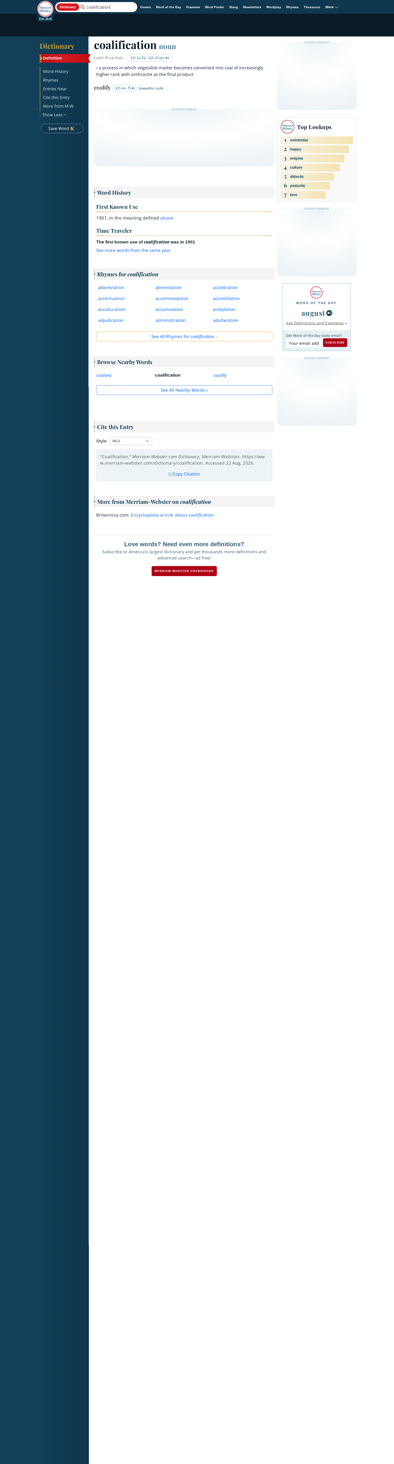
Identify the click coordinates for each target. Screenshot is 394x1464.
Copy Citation (186, 474)
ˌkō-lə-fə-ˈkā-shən (147, 58)
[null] (329, 313)
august (313, 313)
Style (101, 441)
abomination (169, 287)
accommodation (172, 298)
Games (145, 7)
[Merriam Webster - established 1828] (45, 5)
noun (167, 46)
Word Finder (214, 7)
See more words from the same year (133, 250)
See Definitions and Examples (315, 323)
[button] (331, 7)
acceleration (225, 287)
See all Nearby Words (183, 390)
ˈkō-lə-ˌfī (123, 88)
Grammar (193, 7)
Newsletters (252, 7)
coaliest (104, 375)
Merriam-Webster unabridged (184, 571)
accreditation (226, 298)
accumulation (169, 309)
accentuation (111, 298)
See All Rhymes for (182, 336)
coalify (220, 375)
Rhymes (292, 7)
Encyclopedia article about (172, 515)
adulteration (225, 320)
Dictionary (57, 46)
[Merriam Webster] (316, 292)
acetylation (224, 309)
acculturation (111, 309)
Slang (233, 7)
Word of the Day (168, 7)
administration (171, 320)
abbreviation (111, 287)
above (166, 218)
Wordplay (273, 7)
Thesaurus (312, 7)
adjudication (111, 320)
